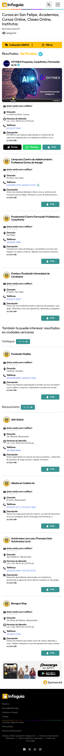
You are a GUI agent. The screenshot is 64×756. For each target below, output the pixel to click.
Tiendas (5, 716)
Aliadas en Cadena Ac (23, 483)
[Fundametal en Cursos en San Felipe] (6, 218)
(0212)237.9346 (14, 128)
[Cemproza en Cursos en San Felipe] (6, 161)
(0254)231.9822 (14, 299)
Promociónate (7, 726)
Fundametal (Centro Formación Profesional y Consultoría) (35, 218)
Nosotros (5, 704)
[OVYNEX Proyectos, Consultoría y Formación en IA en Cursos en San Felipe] (6, 63)
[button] (47, 45)
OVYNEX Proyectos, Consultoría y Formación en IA (35, 63)
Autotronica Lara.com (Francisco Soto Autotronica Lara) (31, 540)
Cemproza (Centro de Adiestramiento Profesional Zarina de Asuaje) (31, 161)
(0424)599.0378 (14, 185)
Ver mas (21, 341)
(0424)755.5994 (14, 571)
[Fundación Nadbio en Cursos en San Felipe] (6, 354)
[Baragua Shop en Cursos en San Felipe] (6, 603)
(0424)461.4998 (14, 242)
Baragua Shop (19, 603)
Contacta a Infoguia (10, 712)
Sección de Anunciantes (11, 731)
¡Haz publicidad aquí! (10, 708)
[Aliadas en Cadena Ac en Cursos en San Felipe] (6, 483)
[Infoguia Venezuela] (12, 4)
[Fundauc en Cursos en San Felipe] (6, 275)
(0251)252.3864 (29, 507)
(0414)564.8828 (14, 450)
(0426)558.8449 (14, 378)
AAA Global (17, 419)
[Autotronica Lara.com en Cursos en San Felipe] (6, 540)
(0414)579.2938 (14, 634)
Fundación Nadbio (21, 354)
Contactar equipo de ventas (13, 722)
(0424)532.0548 (29, 378)
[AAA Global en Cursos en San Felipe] (6, 419)
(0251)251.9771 (14, 507)
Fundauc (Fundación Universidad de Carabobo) (30, 275)
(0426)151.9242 (29, 185)
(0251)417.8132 (29, 571)
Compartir (10, 33)
